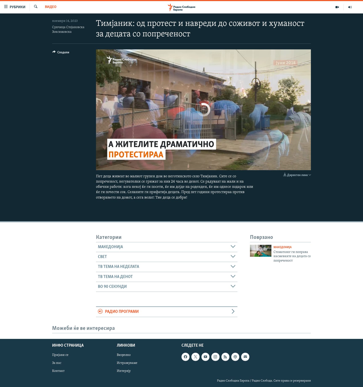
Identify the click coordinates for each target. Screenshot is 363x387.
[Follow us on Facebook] (185, 357)
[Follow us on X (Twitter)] (195, 357)
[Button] (60, 53)
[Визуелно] (337, 7)
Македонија (283, 247)
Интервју (124, 371)
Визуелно (124, 355)
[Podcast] (235, 357)
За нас (56, 363)
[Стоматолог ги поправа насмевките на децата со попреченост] (260, 251)
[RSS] (225, 357)
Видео (51, 7)
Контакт (58, 371)
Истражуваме (127, 363)
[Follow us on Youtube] (205, 357)
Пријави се (60, 355)
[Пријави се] (245, 357)
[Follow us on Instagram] (215, 357)
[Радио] (350, 7)
